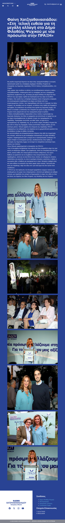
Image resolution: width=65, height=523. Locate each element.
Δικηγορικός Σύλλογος (46, 503)
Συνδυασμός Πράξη (45, 505)
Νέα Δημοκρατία (44, 501)
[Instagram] (12, 5)
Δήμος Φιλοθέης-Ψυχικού (47, 499)
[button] (53, 4)
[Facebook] (3, 5)
